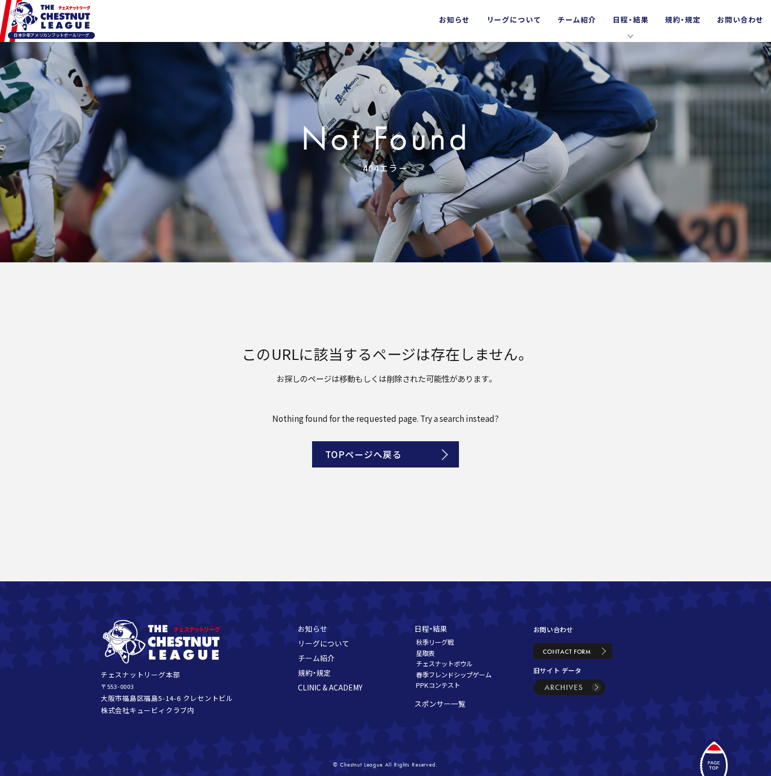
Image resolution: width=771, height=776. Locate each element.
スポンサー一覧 (440, 703)
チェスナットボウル (444, 663)
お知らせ (312, 628)
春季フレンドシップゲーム (453, 674)
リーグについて (323, 643)
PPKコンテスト (438, 685)
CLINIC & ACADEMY (330, 687)
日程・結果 (430, 628)
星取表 (425, 653)
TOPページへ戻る (363, 454)
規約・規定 (314, 672)
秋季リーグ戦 (435, 642)
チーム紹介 (316, 658)
